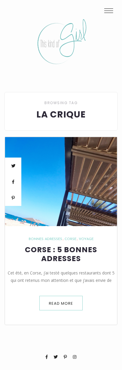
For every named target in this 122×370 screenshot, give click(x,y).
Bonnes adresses (45, 239)
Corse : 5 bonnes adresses (61, 254)
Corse (70, 239)
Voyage (86, 239)
